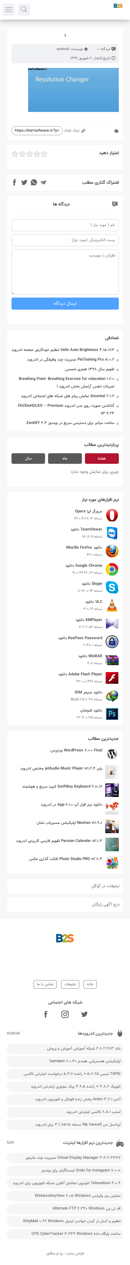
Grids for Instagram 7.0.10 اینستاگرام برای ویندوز (81, 1171)
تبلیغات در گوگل (106, 886)
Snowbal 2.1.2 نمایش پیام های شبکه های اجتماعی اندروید (67, 396)
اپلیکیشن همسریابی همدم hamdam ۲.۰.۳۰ (85, 1061)
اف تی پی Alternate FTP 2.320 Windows (87, 1209)
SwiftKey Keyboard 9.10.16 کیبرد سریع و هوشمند (62, 787)
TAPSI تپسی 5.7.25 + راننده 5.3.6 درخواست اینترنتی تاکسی (72, 1074)
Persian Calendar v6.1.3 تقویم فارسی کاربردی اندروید (59, 841)
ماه (65, 459)
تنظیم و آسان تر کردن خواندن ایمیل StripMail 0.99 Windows (72, 1221)
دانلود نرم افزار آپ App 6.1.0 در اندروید (71, 805)
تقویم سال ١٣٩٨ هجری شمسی (89, 369)
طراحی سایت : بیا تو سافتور (65, 1253)
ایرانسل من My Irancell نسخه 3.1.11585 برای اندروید (78, 1125)
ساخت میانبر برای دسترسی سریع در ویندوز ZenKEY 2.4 (70, 423)
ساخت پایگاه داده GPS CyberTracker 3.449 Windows (76, 1234)
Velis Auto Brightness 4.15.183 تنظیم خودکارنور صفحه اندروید (62, 350)
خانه (90, 984)
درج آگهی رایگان (106, 904)
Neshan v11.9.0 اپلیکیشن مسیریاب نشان (69, 823)
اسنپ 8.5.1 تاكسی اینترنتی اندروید (93, 1112)
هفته (102, 459)
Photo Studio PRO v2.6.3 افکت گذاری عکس (65, 859)
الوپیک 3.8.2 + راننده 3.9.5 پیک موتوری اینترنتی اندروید (76, 1087)
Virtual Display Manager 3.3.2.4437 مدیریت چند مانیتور (73, 1158)
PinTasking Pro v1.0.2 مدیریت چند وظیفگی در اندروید (70, 360)
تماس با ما (45, 984)
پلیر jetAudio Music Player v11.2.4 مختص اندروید (61, 769)
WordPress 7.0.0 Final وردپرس (76, 750)
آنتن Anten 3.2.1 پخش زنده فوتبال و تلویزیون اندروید (78, 1099)
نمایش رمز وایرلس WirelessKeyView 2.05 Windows (78, 1196)
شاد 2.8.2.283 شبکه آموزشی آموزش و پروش (84, 1049)
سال (28, 459)
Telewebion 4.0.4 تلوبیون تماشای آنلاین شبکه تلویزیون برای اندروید (67, 1183)
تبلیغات (70, 984)
